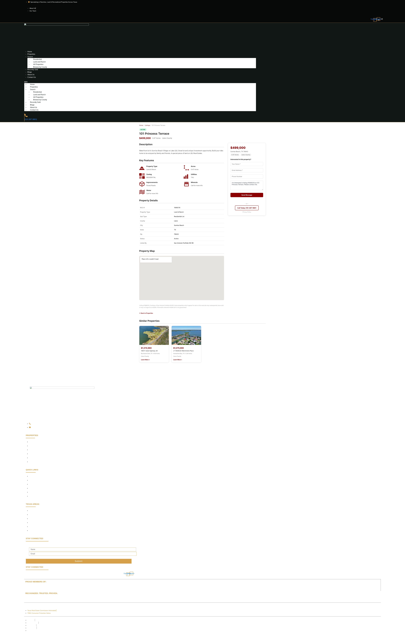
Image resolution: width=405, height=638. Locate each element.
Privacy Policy (247, 212)
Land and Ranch (39, 62)
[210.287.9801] (26, 115)
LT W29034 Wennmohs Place (183, 351)
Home (29, 52)
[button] (140, 82)
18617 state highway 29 (149, 351)
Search (30, 57)
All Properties (38, 64)
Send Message (246, 195)
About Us (30, 74)
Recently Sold (32, 69)
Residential (37, 59)
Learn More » (145, 359)
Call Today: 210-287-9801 (246, 208)
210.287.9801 (30, 119)
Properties (31, 54)
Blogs (29, 72)
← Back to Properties (146, 313)
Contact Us (31, 77)
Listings (147, 125)
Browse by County (40, 67)
